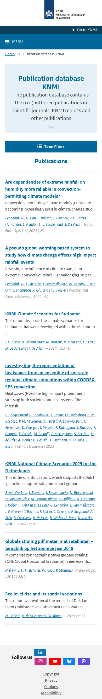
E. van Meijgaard (55, 283)
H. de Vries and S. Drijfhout (42, 615)
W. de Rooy (77, 283)
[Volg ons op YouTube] (55, 661)
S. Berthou (60, 217)
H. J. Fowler (47, 224)
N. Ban (31, 217)
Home (10, 54)
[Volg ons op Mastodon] (84, 661)
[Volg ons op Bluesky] (69, 661)
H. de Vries (33, 283)
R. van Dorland (16, 492)
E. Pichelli (25, 433)
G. (22, 217)
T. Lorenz (57, 414)
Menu (17, 41)
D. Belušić (40, 439)
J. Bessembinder (57, 492)
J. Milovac (47, 427)
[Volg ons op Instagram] (40, 661)
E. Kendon (30, 224)
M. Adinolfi (42, 433)
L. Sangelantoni (16, 414)
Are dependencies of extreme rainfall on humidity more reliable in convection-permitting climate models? (45, 189)
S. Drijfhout (67, 498)
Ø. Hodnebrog (75, 414)
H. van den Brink (17, 498)
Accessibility (51, 692)
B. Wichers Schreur (63, 517)
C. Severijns (61, 511)
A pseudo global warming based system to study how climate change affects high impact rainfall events (50, 255)
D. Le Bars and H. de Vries (24, 348)
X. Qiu (36, 290)
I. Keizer (88, 341)
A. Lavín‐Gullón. (70, 421)
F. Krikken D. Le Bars (33, 505)
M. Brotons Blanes (44, 498)
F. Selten (46, 511)
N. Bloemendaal (32, 341)
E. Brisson (44, 217)
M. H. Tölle (76, 439)
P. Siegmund (80, 511)
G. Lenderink (59, 505)
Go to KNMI (87, 29)
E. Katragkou (65, 427)
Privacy (51, 680)
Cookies (51, 686)
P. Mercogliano (61, 433)
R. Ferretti (50, 421)
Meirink (10, 570)
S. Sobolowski (39, 414)
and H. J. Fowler (54, 290)
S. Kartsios (84, 427)
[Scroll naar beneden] (51, 127)
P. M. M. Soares (30, 421)
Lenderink (12, 217)
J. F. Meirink (13, 511)
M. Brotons (54, 341)
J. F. (20, 570)
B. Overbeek (22, 517)
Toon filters (54, 146)
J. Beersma (36, 492)
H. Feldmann (57, 439)
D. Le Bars (12, 615)
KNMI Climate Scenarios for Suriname (43, 314)
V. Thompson (21, 290)
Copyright (51, 674)
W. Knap (48, 570)
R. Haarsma (72, 341)
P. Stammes (64, 570)
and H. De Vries (69, 224)
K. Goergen (30, 427)
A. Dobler (24, 439)
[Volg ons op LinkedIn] (40, 652)
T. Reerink (31, 511)
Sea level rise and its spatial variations (43, 594)
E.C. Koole (12, 341)
